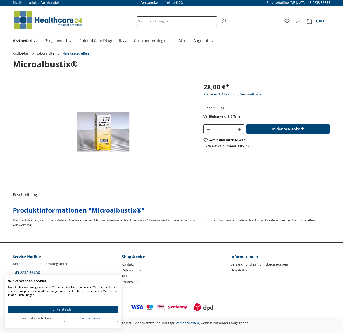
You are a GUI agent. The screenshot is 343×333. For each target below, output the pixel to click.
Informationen (244, 256)
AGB (125, 276)
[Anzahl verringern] (208, 129)
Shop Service (133, 256)
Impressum (131, 282)
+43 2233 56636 (26, 272)
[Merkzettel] (287, 21)
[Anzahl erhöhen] (240, 129)
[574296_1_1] (103, 132)
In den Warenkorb (288, 129)
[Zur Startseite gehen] (48, 20)
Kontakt (128, 264)
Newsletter (239, 270)
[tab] (25, 195)
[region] (103, 132)
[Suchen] (223, 21)
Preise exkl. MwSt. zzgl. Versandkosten (233, 94)
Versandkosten (187, 323)
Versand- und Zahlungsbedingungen (259, 264)
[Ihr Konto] (298, 21)
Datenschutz (131, 270)
